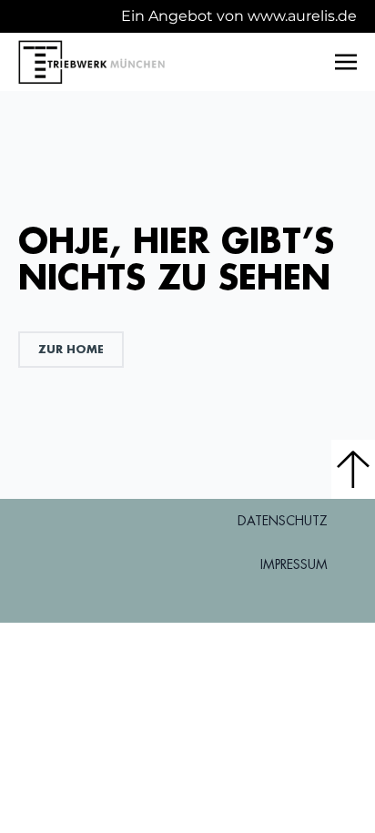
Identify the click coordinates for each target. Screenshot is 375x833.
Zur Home (71, 349)
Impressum (294, 564)
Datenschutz (283, 521)
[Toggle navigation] (346, 61)
